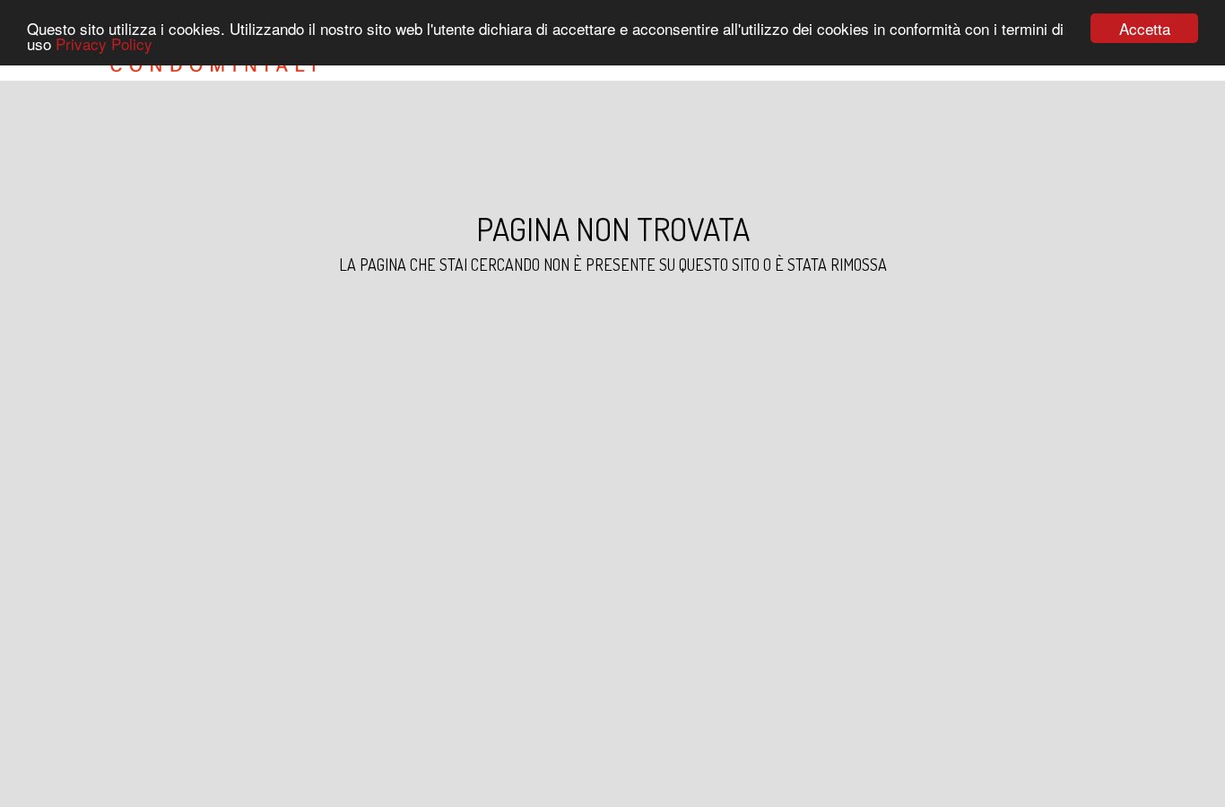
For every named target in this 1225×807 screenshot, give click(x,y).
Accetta (1144, 28)
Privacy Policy (104, 44)
